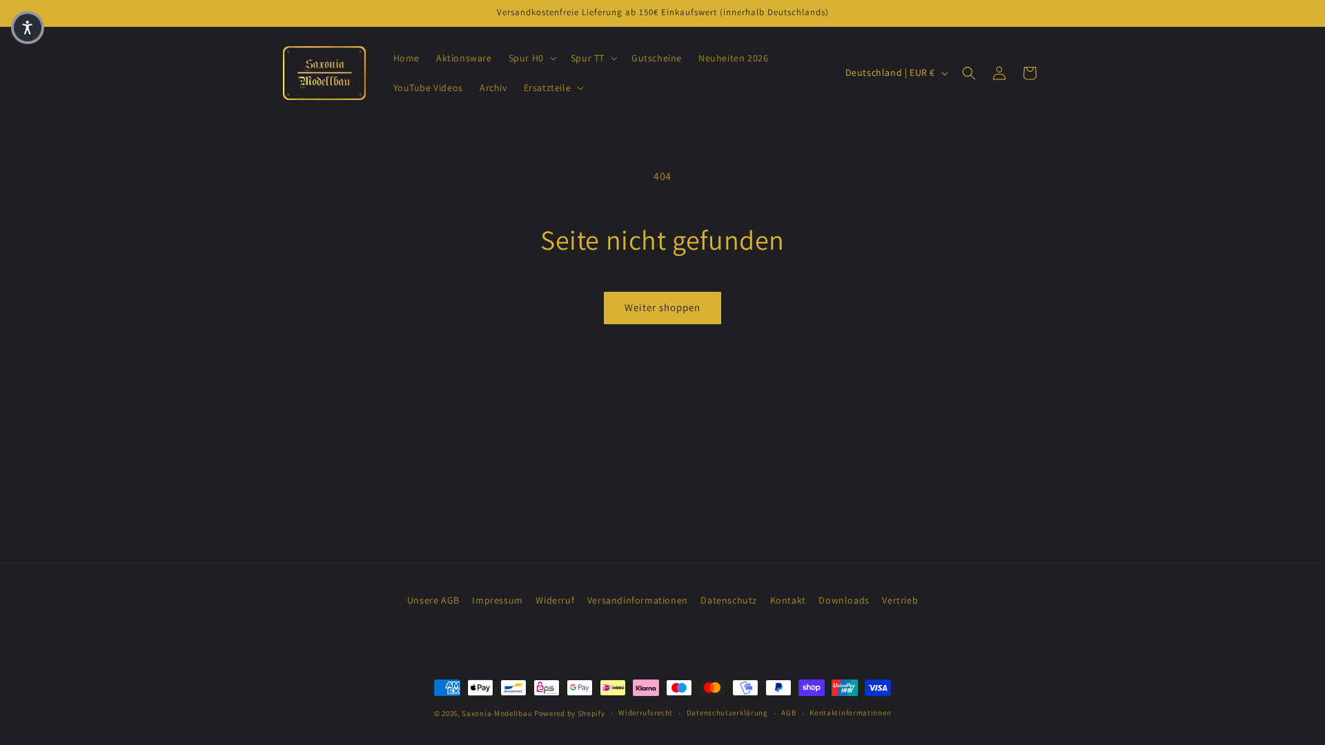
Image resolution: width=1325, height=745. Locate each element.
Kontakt (788, 600)
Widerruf (555, 600)
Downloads (843, 600)
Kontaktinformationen (850, 712)
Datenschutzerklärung (727, 712)
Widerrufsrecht (645, 712)
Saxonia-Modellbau (497, 713)
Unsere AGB (433, 600)
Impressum (497, 600)
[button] (531, 57)
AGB (788, 712)
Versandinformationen (637, 600)
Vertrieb (900, 600)
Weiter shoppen (662, 307)
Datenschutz (728, 600)
